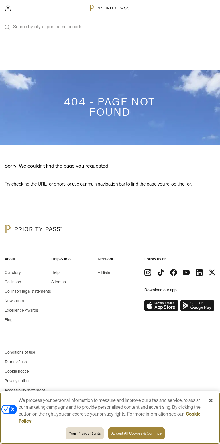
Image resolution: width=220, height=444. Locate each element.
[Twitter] (212, 272)
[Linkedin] (199, 272)
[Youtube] (186, 272)
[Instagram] (147, 272)
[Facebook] (173, 272)
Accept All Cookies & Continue (136, 433)
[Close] (211, 400)
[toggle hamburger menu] (212, 8)
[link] (161, 305)
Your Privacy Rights (85, 433)
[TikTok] (160, 272)
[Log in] (8, 8)
